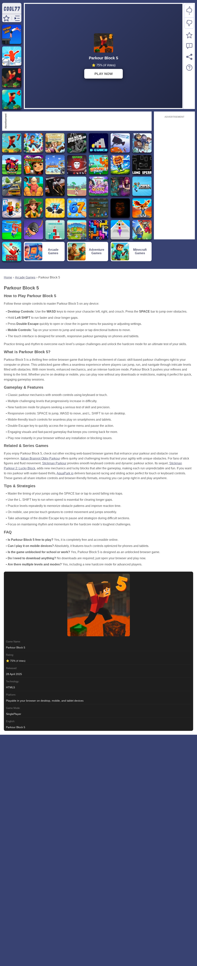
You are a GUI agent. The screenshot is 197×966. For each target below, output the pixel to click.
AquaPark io (65, 473)
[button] (6, 18)
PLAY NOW (103, 74)
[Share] (189, 57)
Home (8, 277)
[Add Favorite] (189, 35)
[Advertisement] (79, 121)
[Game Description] (189, 67)
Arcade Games (25, 277)
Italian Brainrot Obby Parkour (40, 458)
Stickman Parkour (54, 463)
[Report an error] (189, 46)
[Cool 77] (11, 12)
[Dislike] (189, 23)
